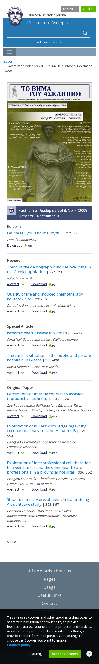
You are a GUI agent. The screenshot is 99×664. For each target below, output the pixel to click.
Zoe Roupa (15, 405)
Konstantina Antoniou (59, 442)
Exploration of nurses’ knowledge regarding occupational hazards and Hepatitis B (47, 430)
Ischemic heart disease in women (45, 332)
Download (14, 245)
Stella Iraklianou (65, 339)
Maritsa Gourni (79, 410)
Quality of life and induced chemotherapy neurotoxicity (45, 296)
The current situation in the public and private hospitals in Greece (49, 358)
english (88, 8)
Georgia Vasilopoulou (23, 442)
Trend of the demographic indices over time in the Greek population (49, 269)
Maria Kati (42, 339)
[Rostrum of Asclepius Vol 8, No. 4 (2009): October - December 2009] (49, 142)
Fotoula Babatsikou (21, 239)
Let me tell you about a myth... (43, 233)
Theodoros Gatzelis (53, 479)
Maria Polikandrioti (40, 405)
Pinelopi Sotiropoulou (48, 410)
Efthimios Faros (70, 405)
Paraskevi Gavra (19, 339)
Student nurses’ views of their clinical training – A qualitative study (49, 502)
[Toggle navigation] (9, 52)
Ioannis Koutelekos (60, 305)
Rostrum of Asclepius (48, 23)
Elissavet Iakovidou (45, 367)
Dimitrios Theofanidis (36, 483)
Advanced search (49, 42)
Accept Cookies (65, 653)
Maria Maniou (18, 367)
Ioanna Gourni (18, 410)
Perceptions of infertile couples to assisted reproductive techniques (45, 396)
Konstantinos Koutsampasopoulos (33, 515)
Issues (8, 61)
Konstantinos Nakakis (54, 511)
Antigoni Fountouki (21, 479)
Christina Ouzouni (21, 511)
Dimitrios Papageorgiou (25, 305)
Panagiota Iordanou (22, 447)
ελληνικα (69, 8)
